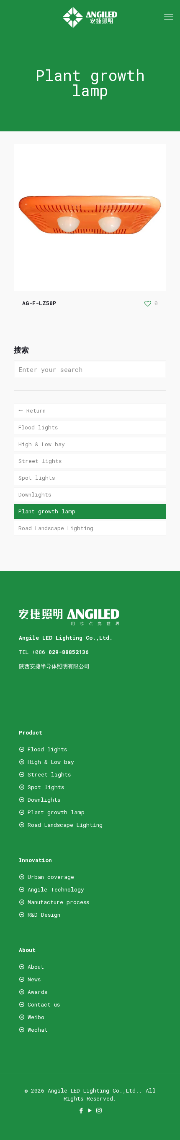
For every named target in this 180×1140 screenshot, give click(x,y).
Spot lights (36, 477)
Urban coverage (51, 877)
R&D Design (44, 914)
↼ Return (32, 410)
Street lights (40, 461)
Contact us (44, 1004)
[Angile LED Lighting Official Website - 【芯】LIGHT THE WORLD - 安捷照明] (90, 16)
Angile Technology (56, 889)
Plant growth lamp (46, 511)
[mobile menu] (169, 17)
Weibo (36, 1017)
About (36, 966)
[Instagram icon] (99, 1110)
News (34, 979)
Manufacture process (58, 902)
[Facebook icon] (81, 1110)
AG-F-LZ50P (39, 303)
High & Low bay (41, 444)
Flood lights (38, 427)
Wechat (36, 1029)
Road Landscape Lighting (55, 528)
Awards (37, 992)
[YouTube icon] (90, 1110)
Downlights (34, 494)
